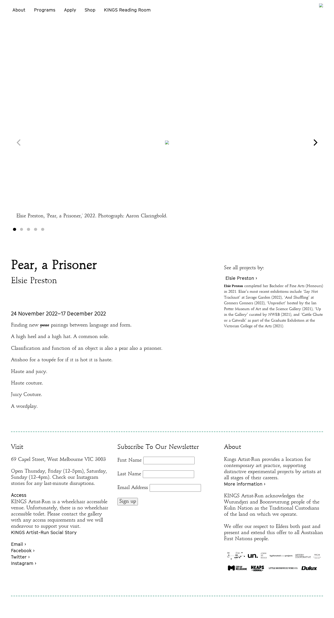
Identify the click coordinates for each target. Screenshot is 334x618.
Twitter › (20, 557)
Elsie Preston (34, 281)
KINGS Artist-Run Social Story (44, 532)
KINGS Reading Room (127, 9)
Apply (70, 9)
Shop (90, 9)
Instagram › (23, 563)
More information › (244, 484)
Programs (44, 9)
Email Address (132, 487)
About (18, 9)
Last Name (129, 474)
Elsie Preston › (241, 278)
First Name (129, 460)
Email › (18, 544)
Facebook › (22, 550)
